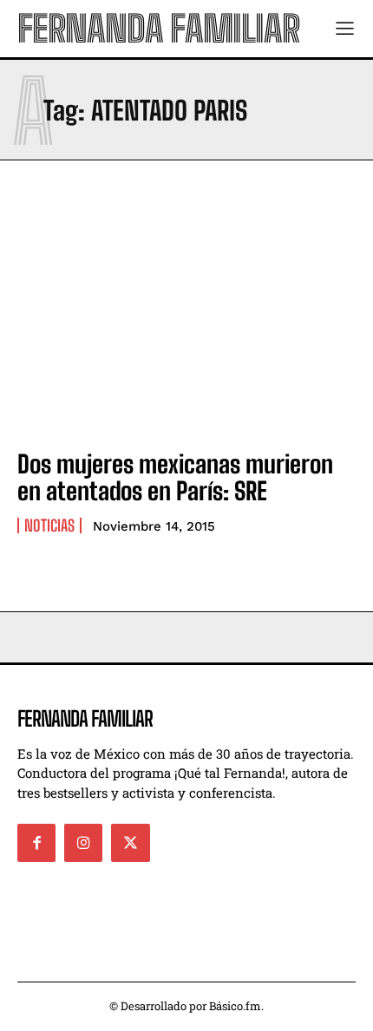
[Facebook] (36, 843)
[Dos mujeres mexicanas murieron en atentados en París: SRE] (186, 332)
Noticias (49, 525)
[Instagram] (83, 843)
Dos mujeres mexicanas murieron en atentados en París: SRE (175, 477)
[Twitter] (130, 843)
